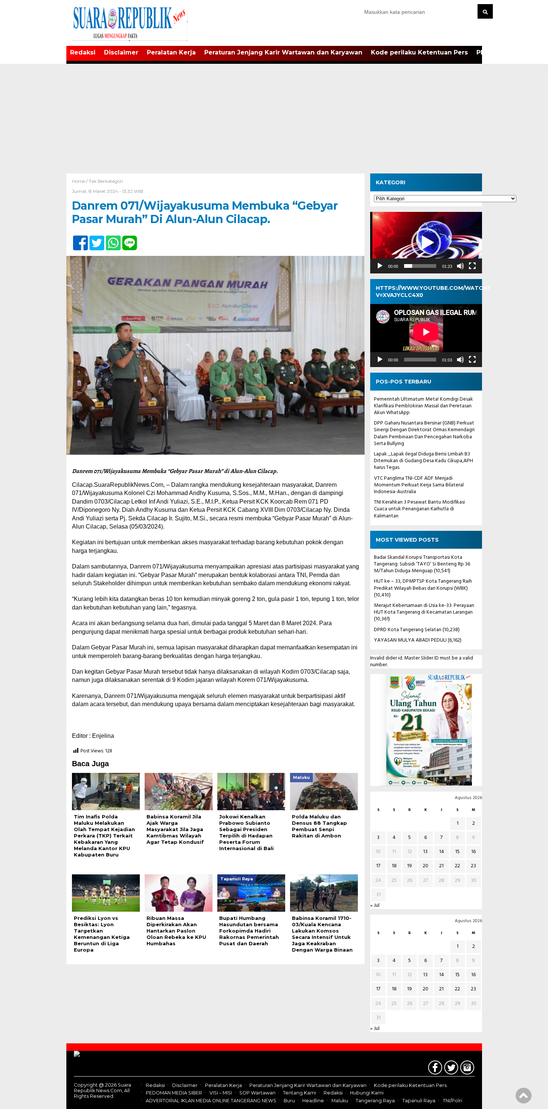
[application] (426, 242)
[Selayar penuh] (472, 266)
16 (473, 852)
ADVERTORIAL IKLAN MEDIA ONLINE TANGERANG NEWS (211, 1100)
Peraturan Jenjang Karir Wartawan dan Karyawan (283, 52)
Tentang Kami (299, 1093)
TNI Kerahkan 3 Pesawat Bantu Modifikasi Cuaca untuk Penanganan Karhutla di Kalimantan (419, 509)
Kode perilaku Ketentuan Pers (419, 52)
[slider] (420, 266)
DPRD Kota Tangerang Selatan (407, 630)
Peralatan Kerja (171, 52)
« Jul (374, 905)
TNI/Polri (452, 1100)
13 (425, 852)
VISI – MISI (221, 1093)
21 (441, 866)
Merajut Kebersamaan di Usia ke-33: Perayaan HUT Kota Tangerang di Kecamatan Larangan (424, 609)
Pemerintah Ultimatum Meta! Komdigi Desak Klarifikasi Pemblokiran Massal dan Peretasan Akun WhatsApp (423, 406)
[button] (426, 243)
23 (473, 866)
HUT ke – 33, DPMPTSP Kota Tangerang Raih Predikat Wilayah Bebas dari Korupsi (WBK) (423, 584)
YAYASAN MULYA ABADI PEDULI (410, 640)
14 (441, 852)
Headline (313, 1100)
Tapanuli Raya (418, 1100)
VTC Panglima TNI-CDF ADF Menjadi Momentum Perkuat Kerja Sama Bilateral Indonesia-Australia (419, 485)
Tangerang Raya (375, 1100)
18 (394, 866)
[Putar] (380, 266)
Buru (289, 1100)
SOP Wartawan (257, 1093)
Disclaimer (121, 52)
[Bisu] (460, 266)
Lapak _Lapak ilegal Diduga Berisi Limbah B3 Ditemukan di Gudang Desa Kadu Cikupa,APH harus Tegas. (423, 461)
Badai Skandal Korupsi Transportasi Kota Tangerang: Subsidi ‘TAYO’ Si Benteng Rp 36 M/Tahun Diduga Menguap (422, 564)
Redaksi (82, 52)
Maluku (339, 1100)
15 (457, 852)
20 (425, 866)
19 (409, 866)
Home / (80, 181)
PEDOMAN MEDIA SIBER (174, 1093)
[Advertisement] (274, 117)
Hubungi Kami (367, 1093)
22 (457, 866)
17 (378, 866)
